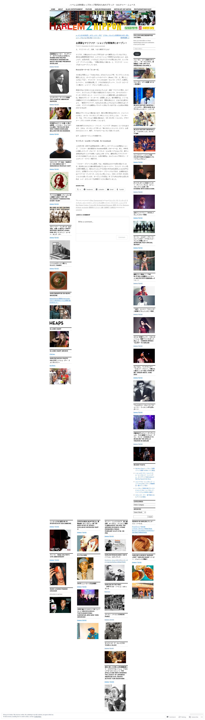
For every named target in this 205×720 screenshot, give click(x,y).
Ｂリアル (119, 205)
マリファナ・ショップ (118, 203)
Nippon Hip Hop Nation (122, 9)
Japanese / (80, 620)
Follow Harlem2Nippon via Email (143, 36)
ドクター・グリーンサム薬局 (95, 203)
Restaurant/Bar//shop (142, 9)
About (60, 9)
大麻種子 (107, 207)
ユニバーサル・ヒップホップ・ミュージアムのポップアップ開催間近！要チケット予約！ (145, 483)
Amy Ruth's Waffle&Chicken (139, 532)
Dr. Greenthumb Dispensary (105, 205)
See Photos (52, 365)
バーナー (108, 203)
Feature (89, 9)
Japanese (52, 66)
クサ (117, 200)
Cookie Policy (37, 716)
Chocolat (143, 526)
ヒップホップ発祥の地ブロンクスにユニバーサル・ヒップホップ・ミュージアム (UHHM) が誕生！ (145, 490)
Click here (52, 354)
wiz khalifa (85, 207)
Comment (121, 237)
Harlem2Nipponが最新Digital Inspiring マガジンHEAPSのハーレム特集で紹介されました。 (60, 300)
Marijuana (126, 205)
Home (53, 9)
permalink (79, 210)
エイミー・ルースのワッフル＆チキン (143, 530)
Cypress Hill (92, 205)
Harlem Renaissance (103, 9)
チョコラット (136, 526)
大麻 (102, 207)
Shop (91, 200)
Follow (137, 54)
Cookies (86, 205)
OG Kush (78, 207)
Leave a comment (100, 46)
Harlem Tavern (148, 528)
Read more (107, 591)
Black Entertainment (74, 9)
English (57, 66)
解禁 (114, 205)
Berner (81, 205)
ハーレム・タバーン (138, 528)
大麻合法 (113, 207)
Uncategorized (98, 200)
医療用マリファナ (94, 207)
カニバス (112, 200)
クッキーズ (122, 200)
